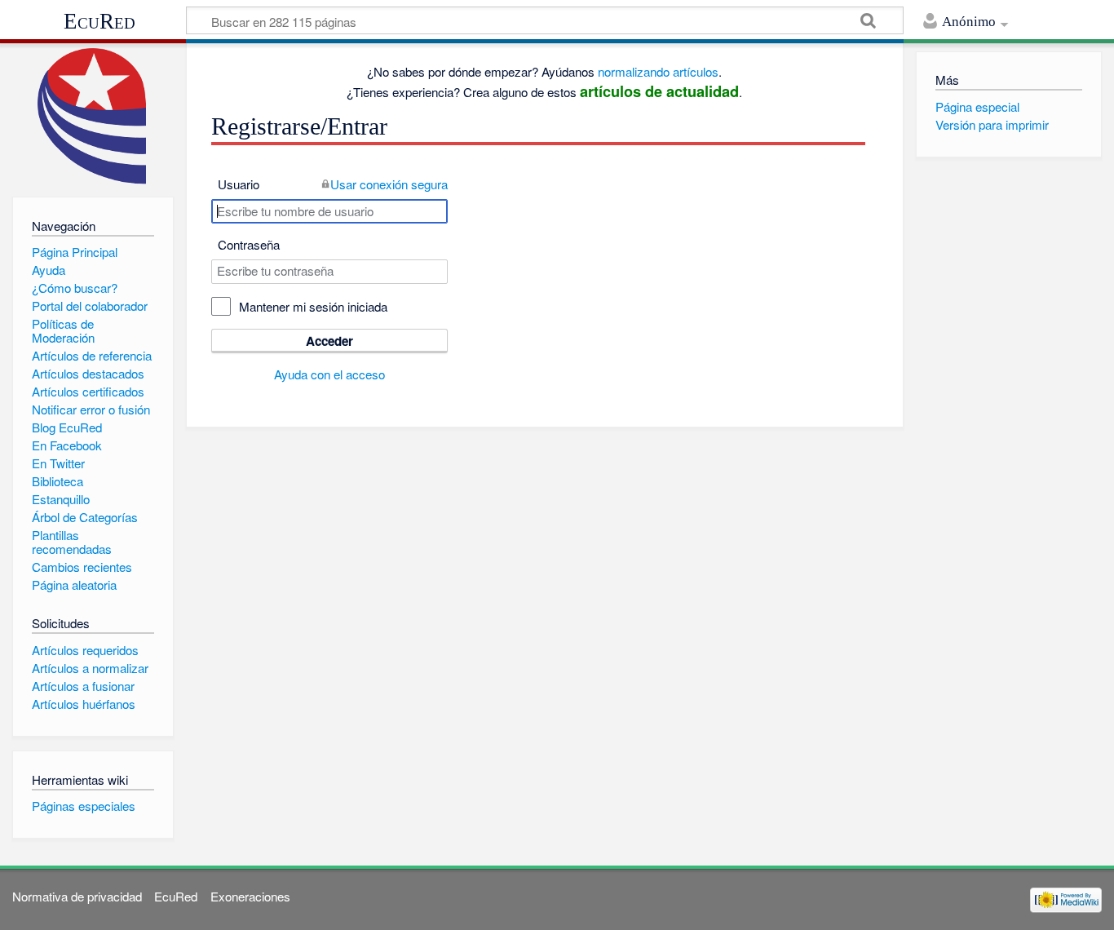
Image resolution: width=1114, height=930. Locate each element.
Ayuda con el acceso (329, 374)
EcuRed (99, 21)
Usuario (238, 184)
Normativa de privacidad (77, 896)
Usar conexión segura (389, 184)
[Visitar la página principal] (92, 116)
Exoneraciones (250, 896)
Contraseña (249, 244)
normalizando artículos (658, 71)
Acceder (329, 341)
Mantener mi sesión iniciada (313, 306)
